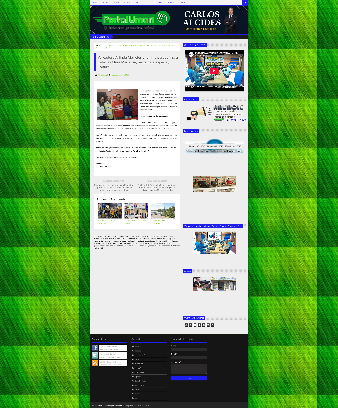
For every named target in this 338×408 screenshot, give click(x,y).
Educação (170, 2)
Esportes (158, 2)
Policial (127, 2)
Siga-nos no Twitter (107, 354)
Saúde (147, 2)
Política (105, 2)
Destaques (139, 364)
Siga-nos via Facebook (108, 346)
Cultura (183, 2)
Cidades (116, 2)
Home (101, 45)
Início (94, 2)
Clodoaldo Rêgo (141, 355)
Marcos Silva (139, 385)
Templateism (130, 405)
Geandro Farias (140, 381)
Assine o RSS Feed (107, 362)
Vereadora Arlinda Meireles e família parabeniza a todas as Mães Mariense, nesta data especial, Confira (135, 46)
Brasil (137, 2)
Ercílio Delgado (140, 372)
